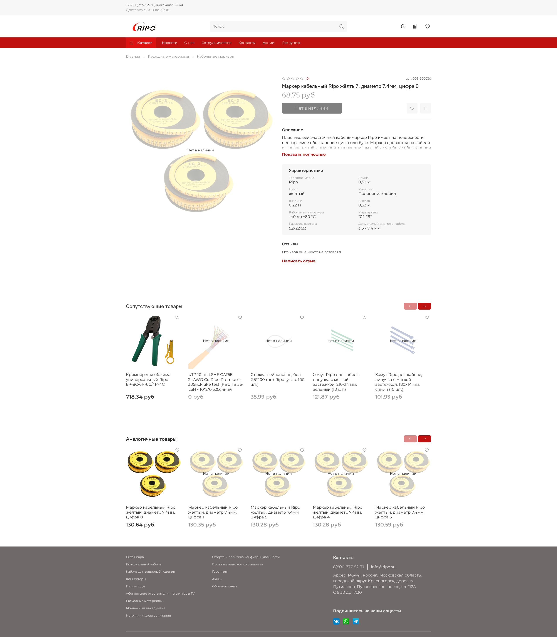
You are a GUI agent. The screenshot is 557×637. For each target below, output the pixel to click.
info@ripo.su (383, 567)
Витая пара (135, 557)
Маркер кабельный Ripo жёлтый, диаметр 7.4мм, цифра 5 (275, 512)
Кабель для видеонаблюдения (150, 571)
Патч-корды (135, 586)
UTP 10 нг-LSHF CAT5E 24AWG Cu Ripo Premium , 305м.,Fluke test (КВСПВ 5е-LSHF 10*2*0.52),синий (215, 382)
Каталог (144, 43)
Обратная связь (224, 586)
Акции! (269, 43)
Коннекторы (136, 579)
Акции (217, 579)
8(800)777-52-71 (348, 567)
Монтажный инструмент (145, 608)
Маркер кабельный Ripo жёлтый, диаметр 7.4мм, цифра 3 (400, 512)
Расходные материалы (168, 56)
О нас (189, 43)
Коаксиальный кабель (143, 564)
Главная (133, 56)
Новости (169, 43)
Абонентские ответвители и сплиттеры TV (160, 593)
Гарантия (219, 571)
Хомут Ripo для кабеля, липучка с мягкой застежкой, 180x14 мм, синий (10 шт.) (398, 382)
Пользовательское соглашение (237, 564)
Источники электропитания (148, 615)
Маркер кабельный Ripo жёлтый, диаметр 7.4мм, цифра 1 (213, 512)
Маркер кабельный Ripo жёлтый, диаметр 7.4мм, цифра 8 (150, 512)
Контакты (247, 43)
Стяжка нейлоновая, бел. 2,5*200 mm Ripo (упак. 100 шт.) (278, 379)
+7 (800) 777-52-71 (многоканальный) (154, 5)
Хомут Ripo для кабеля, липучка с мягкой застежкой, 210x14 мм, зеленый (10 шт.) (336, 382)
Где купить (291, 43)
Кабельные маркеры (216, 56)
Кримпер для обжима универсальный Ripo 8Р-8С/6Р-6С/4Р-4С (148, 379)
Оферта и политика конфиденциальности (246, 557)
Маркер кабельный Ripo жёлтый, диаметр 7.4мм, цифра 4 (337, 512)
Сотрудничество (216, 43)
